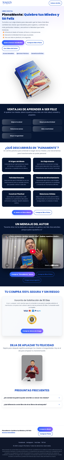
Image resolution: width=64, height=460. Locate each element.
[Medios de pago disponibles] (32, 311)
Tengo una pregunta (32, 280)
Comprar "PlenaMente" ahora (22, 274)
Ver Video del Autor (11, 48)
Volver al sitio (55, 3)
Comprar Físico (45, 434)
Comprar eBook (45, 429)
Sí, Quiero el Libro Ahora (22, 212)
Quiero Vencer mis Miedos (13, 43)
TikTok (43, 442)
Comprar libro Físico (34, 43)
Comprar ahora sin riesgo (32, 331)
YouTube (37, 442)
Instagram (29, 442)
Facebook (21, 442)
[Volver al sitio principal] (7, 3)
